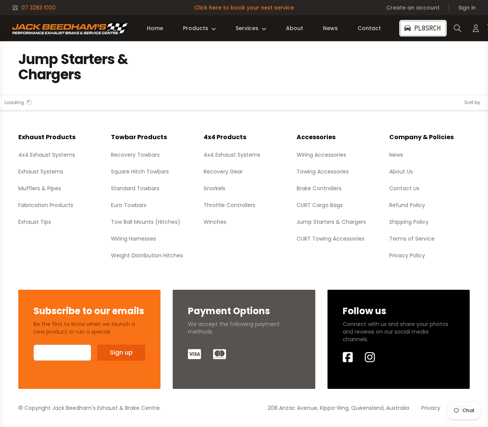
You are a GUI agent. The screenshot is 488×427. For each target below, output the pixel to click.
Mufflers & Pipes (39, 188)
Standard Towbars (135, 188)
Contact (369, 28)
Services (247, 28)
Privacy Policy (407, 255)
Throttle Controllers (229, 205)
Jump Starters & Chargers (331, 222)
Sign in (467, 7)
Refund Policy (407, 205)
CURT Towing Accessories (330, 238)
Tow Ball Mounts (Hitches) (145, 222)
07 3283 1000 (38, 7)
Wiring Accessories (321, 155)
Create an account (413, 7)
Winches (215, 222)
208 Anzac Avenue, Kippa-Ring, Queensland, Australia (338, 408)
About (294, 28)
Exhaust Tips (34, 222)
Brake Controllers (319, 188)
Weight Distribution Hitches (147, 255)
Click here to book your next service (244, 7)
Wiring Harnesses (133, 238)
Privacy (430, 408)
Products (195, 28)
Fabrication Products (45, 205)
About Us (401, 171)
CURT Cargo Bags (320, 205)
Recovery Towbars (135, 155)
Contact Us (404, 188)
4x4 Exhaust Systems (46, 155)
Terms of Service (412, 238)
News (330, 28)
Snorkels (214, 188)
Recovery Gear (223, 171)
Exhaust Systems (40, 171)
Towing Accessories (323, 171)
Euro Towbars (128, 205)
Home (155, 28)
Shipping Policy (409, 222)
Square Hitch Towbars (140, 171)
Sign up (121, 352)
